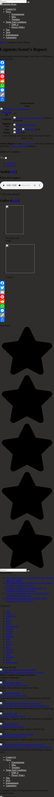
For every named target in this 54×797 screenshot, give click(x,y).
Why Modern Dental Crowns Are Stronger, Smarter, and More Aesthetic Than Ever (29, 584)
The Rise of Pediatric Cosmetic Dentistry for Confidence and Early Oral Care (26, 589)
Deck (8, 621)
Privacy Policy (18, 27)
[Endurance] (28, 129)
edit (13, 172)
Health (9, 634)
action (31, 143)
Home (3, 42)
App (8, 611)
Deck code (7, 112)
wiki (8, 660)
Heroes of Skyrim (18, 146)
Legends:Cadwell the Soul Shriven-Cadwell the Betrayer (26, 747)
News (8, 11)
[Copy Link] (27, 94)
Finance (9, 629)
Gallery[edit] (11, 166)
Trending (16, 19)
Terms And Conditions (16, 22)
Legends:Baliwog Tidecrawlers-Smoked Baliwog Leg (24, 706)
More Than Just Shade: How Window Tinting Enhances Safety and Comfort (26, 599)
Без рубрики (12, 662)
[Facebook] (27, 62)
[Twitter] (27, 67)
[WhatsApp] (27, 85)
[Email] (27, 72)
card (8, 618)
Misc (14, 17)
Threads (9, 652)
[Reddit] (27, 81)
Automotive (11, 37)
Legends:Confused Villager (12, 726)
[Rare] (17, 132)
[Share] (27, 99)
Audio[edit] (10, 163)
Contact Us (11, 9)
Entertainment (18, 14)
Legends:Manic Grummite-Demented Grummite (22, 672)
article (8, 613)
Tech (8, 32)
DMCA (15, 24)
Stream (9, 644)
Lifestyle (10, 636)
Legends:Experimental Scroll (13, 695)
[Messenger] (27, 90)
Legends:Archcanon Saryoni (13, 737)
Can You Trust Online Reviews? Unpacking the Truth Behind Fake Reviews (27, 594)
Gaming (9, 631)
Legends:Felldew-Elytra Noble (14, 685)
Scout (25, 143)
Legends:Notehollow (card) (12, 716)
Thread (9, 649)
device (9, 623)
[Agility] (18, 129)
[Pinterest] (27, 76)
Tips (8, 30)
